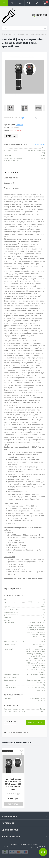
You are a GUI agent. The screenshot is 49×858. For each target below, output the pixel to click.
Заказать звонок (39, 17)
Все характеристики (38, 144)
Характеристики (11, 177)
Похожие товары (11, 188)
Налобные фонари (37, 34)
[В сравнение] (21, 754)
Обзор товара (11, 172)
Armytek (19, 125)
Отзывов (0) (9, 183)
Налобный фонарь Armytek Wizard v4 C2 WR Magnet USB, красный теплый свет (13, 784)
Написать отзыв (35, 722)
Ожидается (13, 804)
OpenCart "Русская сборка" (29, 845)
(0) (23, 118)
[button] (20, 3)
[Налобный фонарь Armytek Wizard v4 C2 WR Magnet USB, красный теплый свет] (13, 764)
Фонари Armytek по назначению (17, 34)
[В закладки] (21, 751)
